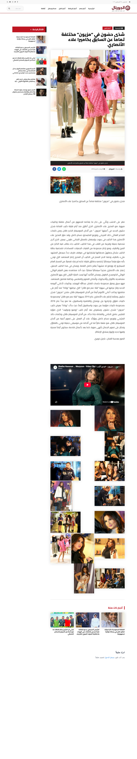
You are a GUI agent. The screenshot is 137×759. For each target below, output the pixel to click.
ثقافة (43, 8)
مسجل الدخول (109, 657)
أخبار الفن (62, 8)
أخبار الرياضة (72, 8)
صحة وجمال (52, 8)
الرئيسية (91, 8)
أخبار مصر (82, 8)
